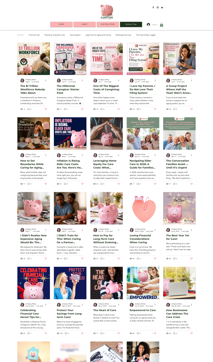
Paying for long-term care (55, 35)
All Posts (20, 35)
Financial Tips (34, 35)
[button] (161, 24)
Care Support (75, 35)
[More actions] (46, 80)
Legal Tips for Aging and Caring (98, 35)
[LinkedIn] (162, 7)
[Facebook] (153, 7)
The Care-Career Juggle (145, 35)
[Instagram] (157, 7)
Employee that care (123, 35)
